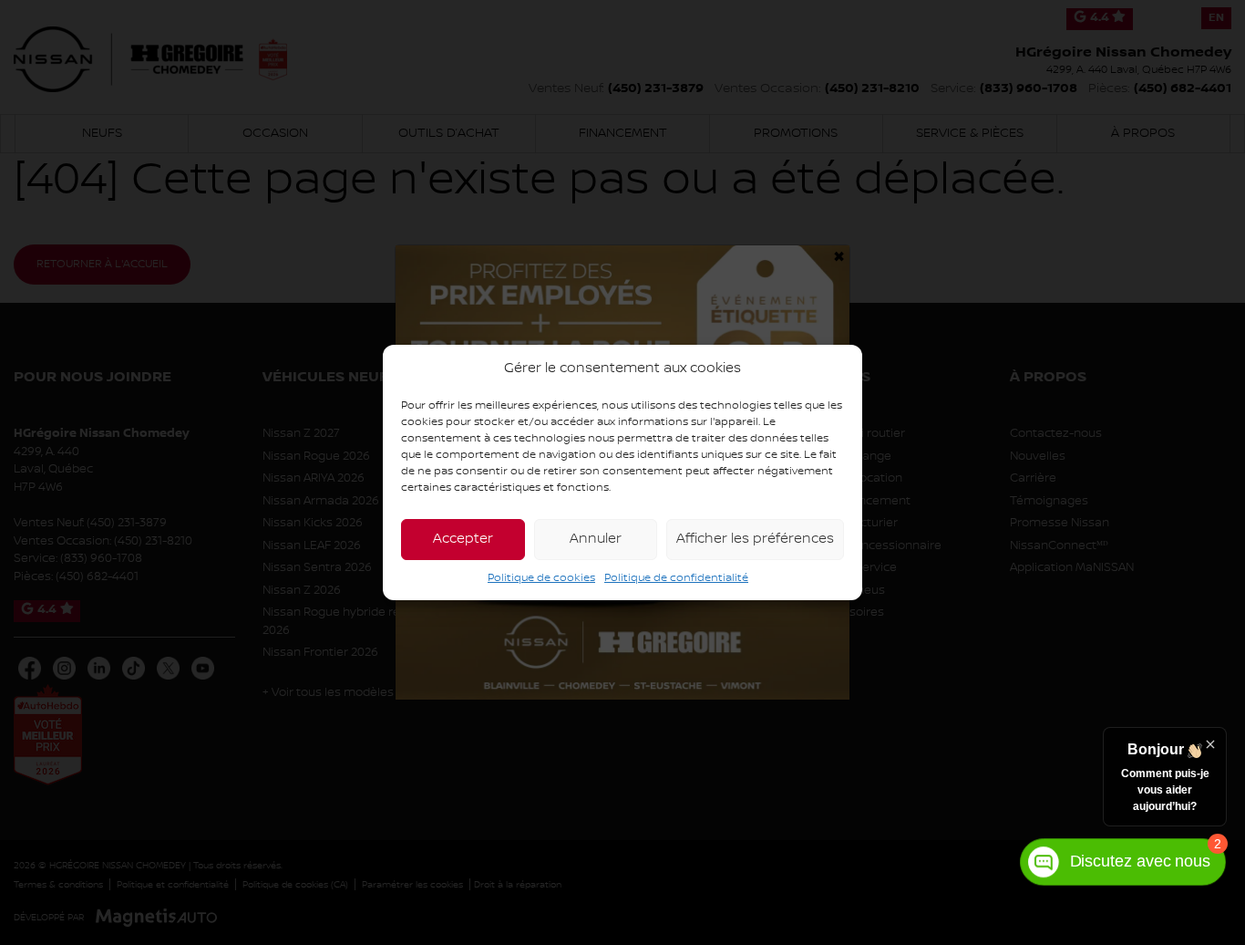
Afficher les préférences (755, 539)
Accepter (463, 539)
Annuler (596, 539)
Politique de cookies (541, 578)
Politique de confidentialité (676, 578)
